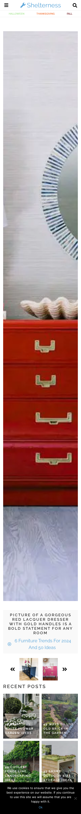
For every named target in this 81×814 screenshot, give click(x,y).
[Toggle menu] (6, 5)
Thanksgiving (45, 13)
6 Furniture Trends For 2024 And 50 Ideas (42, 644)
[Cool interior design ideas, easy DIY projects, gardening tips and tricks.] (40, 7)
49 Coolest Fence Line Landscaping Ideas (18, 773)
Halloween (16, 13)
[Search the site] (75, 6)
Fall (69, 13)
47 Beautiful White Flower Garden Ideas (19, 728)
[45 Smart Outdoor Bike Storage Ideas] (60, 763)
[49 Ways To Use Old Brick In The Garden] (60, 716)
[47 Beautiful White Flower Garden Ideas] (21, 716)
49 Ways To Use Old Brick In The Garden (58, 728)
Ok (41, 807)
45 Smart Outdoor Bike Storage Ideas (57, 776)
